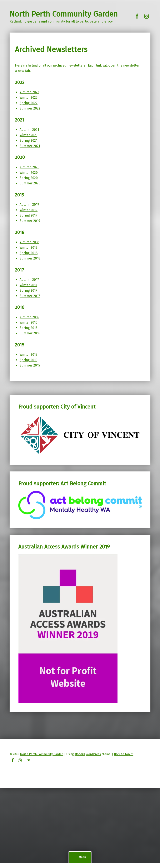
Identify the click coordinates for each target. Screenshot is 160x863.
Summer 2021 (30, 146)
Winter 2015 (28, 355)
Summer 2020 (30, 183)
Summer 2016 (30, 333)
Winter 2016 (29, 322)
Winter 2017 (28, 285)
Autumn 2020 (29, 167)
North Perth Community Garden (64, 14)
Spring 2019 (29, 215)
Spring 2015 (28, 360)
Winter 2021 (28, 135)
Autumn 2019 (29, 205)
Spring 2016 (29, 328)
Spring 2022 (29, 103)
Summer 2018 (30, 258)
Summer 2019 (30, 221)
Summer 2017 (30, 296)
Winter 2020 (29, 173)
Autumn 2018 (29, 242)
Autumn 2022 (29, 92)
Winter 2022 (29, 98)
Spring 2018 (29, 253)
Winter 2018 (29, 247)
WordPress (93, 754)
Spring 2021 (28, 140)
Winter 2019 (29, 210)
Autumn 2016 (29, 317)
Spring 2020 (29, 178)
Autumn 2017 (29, 280)
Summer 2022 (30, 108)
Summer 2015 (30, 365)
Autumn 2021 (29, 130)
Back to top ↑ (123, 754)
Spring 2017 (28, 290)
